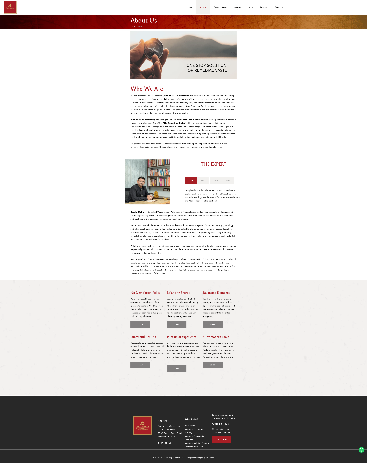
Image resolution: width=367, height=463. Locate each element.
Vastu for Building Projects (197, 443)
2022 (228, 180)
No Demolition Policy (145, 292)
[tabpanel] (213, 193)
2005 (203, 180)
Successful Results (143, 337)
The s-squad (210, 457)
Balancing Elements (216, 292)
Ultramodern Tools (216, 337)
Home (132, 27)
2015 (216, 180)
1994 (191, 180)
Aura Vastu (190, 425)
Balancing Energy (178, 292)
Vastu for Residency (194, 446)
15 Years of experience (181, 337)
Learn (140, 324)
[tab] (191, 180)
